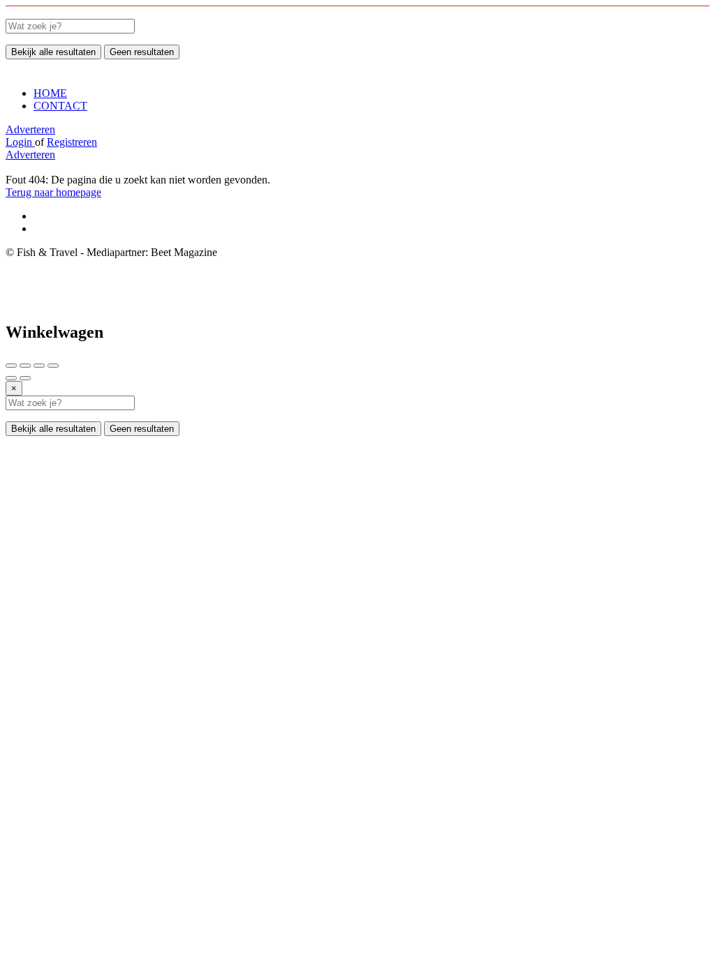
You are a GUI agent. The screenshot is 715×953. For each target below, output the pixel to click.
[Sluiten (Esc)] (11, 365)
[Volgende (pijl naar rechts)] (25, 378)
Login (20, 142)
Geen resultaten (142, 52)
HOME (50, 93)
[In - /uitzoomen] (53, 365)
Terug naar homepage (53, 192)
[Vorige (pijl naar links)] (11, 378)
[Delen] (25, 365)
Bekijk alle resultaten (53, 52)
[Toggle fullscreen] (39, 365)
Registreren (72, 142)
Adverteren (30, 129)
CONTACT (60, 106)
